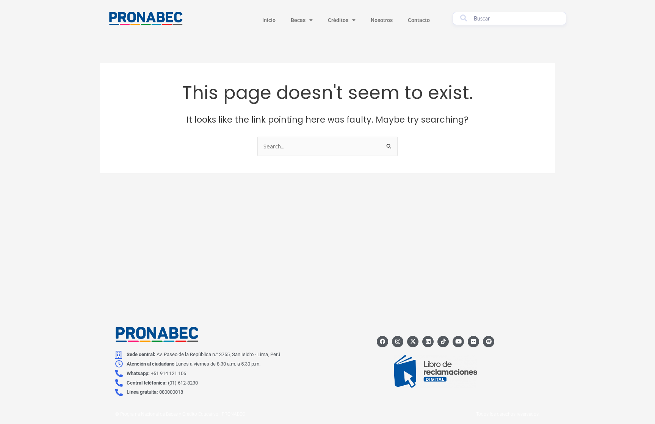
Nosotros (382, 20)
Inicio (269, 20)
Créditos (338, 20)
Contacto (419, 20)
